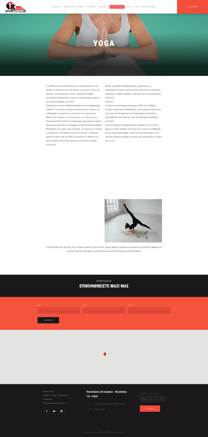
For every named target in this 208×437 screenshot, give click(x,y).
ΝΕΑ (137, 7)
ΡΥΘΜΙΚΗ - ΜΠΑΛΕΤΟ (97, 7)
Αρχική (56, 7)
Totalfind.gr (121, 432)
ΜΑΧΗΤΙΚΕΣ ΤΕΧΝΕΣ (74, 7)
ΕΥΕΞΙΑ (129, 7)
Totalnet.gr (108, 432)
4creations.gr (94, 432)
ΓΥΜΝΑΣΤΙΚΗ (117, 7)
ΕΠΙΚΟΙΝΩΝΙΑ (148, 7)
